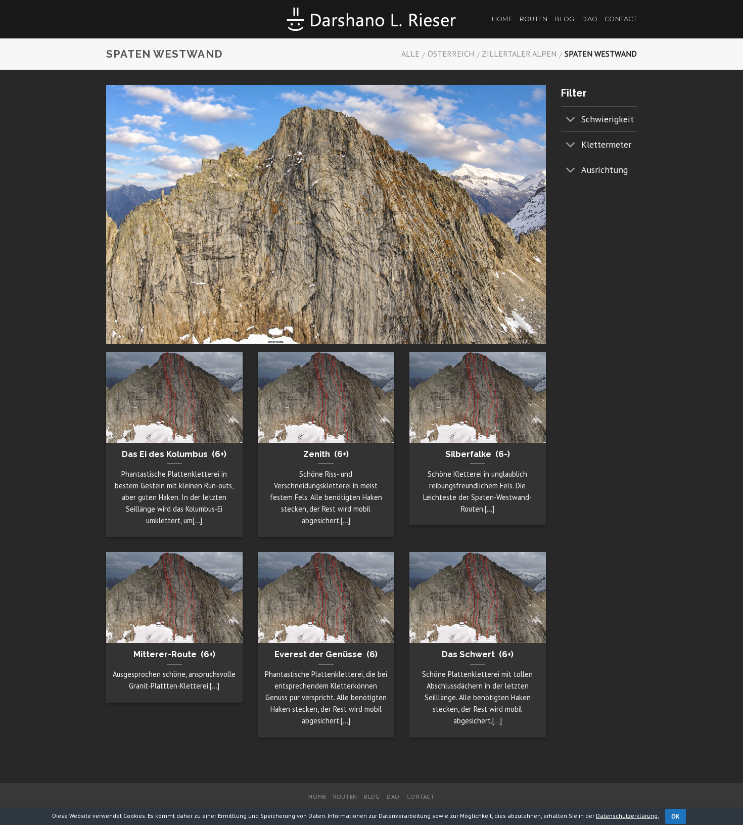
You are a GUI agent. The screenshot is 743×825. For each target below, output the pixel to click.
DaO (589, 19)
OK (675, 816)
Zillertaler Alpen (519, 54)
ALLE (410, 54)
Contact (621, 19)
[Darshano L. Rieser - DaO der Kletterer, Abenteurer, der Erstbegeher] (371, 19)
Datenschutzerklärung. (627, 815)
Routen (534, 19)
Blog (564, 19)
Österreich (451, 54)
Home (502, 19)
